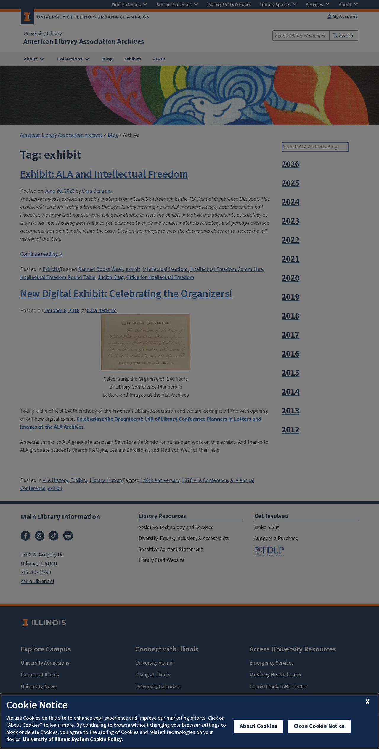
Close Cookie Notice (319, 726)
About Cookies (258, 726)
